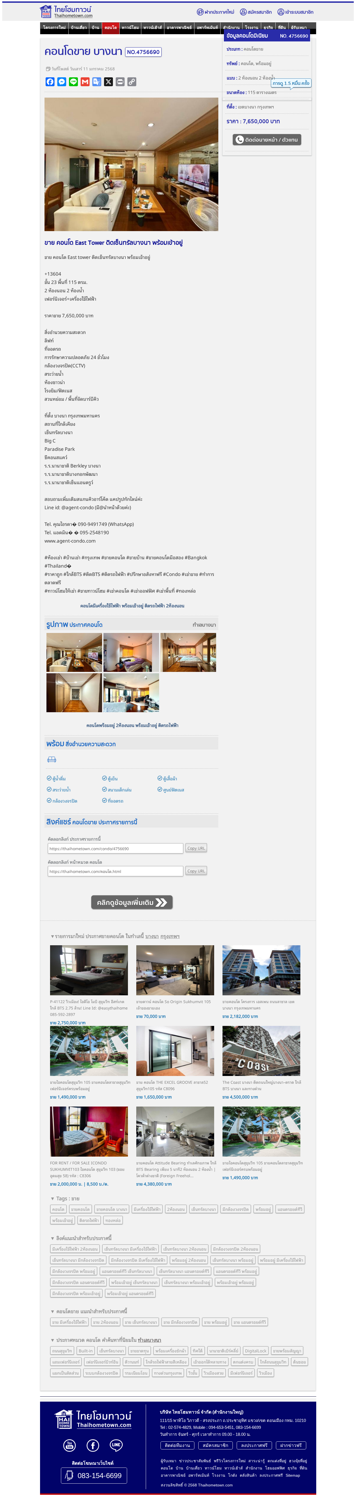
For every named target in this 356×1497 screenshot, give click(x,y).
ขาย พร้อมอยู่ (215, 1321)
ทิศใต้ (198, 1350)
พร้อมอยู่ (263, 63)
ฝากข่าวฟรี (291, 1445)
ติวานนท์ (132, 1361)
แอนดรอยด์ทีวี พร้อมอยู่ (236, 1271)
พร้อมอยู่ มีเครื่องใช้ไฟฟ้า (281, 1259)
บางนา (119, 257)
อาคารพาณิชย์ (179, 27)
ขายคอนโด (80, 1209)
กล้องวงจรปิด (65, 800)
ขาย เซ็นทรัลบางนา (141, 1321)
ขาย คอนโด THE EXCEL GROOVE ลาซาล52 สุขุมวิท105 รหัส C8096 (172, 1085)
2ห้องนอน (176, 1209)
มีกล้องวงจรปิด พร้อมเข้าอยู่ (76, 1293)
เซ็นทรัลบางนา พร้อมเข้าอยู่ (187, 1282)
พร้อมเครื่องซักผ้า (170, 1350)
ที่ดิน (303, 1468)
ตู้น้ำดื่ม (59, 778)
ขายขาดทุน (139, 1350)
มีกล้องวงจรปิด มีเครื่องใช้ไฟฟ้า (138, 1259)
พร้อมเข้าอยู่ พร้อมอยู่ (235, 1282)
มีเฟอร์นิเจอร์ (241, 1372)
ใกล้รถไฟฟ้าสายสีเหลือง (166, 1361)
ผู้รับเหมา (168, 1461)
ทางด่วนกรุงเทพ (168, 1372)
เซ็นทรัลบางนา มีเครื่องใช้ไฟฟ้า (130, 1248)
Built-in (86, 1350)
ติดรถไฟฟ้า (89, 1220)
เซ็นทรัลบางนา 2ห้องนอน (184, 1248)
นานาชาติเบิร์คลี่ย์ (223, 1350)
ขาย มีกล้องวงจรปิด (180, 1321)
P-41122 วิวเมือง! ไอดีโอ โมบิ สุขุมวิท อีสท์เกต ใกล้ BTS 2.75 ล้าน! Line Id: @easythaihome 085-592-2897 (89, 1007)
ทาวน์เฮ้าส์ (153, 27)
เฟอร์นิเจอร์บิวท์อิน (102, 1361)
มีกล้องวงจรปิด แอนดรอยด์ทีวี (78, 1282)
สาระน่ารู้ (256, 1461)
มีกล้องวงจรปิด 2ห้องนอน (235, 1248)
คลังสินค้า (248, 1475)
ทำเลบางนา (204, 625)
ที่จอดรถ (115, 800)
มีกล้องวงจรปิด (235, 1209)
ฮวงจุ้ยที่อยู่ (298, 1461)
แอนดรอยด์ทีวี (290, 1209)
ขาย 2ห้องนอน (105, 1321)
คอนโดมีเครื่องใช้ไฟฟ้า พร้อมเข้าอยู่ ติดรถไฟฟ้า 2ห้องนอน (132, 605)
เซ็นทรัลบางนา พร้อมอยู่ (232, 1259)
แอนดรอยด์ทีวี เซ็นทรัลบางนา (127, 1271)
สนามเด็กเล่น (120, 789)
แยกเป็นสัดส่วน (65, 1372)
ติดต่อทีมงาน (177, 1445)
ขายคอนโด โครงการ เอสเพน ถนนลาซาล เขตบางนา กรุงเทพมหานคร (258, 1004)
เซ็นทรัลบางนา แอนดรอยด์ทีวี (184, 1271)
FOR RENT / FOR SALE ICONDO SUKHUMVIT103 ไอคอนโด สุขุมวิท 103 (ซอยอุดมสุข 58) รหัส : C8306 (87, 1169)
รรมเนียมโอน (136, 1372)
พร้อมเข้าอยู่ (62, 1220)
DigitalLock (255, 1350)
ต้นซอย (299, 1361)
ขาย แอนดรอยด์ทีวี (250, 1321)
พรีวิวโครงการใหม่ (230, 1461)
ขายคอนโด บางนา (112, 1209)
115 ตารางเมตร (262, 92)
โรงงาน (218, 1475)
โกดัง (232, 1475)
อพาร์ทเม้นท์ (207, 27)
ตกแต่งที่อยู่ (277, 1461)
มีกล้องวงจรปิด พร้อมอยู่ (73, 1271)
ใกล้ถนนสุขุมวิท (273, 1361)
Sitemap (293, 1475)
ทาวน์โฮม (130, 27)
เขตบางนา (247, 106)
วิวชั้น (193, 1372)
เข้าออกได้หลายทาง (209, 1361)
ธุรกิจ (292, 1468)
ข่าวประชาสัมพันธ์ (195, 1461)
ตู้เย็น (113, 778)
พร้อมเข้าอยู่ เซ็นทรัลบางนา (134, 1282)
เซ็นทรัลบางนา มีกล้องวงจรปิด (78, 1259)
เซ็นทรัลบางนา (203, 1209)
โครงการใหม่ (54, 27)
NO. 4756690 (294, 36)
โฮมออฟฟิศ (275, 1468)
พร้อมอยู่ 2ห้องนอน (189, 1259)
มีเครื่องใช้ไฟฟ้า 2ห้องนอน (75, 1248)
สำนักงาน (254, 1468)
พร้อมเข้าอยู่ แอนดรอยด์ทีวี (130, 1293)
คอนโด (111, 27)
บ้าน (95, 27)
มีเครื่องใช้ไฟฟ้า (147, 1209)
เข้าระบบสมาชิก (299, 12)
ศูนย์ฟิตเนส (173, 789)
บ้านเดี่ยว (79, 27)
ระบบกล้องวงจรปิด (101, 1372)
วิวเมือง (265, 1372)
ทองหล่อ (187, 590)
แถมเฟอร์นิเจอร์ (66, 1361)
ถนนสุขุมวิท (62, 1350)
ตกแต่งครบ (243, 1361)
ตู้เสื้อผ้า (170, 778)
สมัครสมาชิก (260, 12)
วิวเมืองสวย (214, 1372)
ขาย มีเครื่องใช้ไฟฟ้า (69, 1321)
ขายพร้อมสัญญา (287, 1350)
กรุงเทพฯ (170, 936)
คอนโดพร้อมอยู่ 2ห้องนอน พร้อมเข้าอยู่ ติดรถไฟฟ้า (132, 725)
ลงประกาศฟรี (254, 1445)
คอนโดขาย (253, 48)
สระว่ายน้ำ (62, 789)
